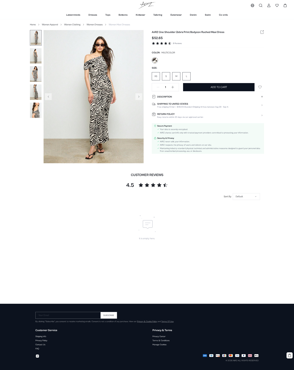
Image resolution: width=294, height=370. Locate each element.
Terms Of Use (167, 321)
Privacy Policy (41, 340)
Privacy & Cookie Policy (147, 321)
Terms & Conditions (161, 340)
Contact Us (40, 344)
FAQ (37, 348)
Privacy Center (159, 336)
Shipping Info (40, 336)
